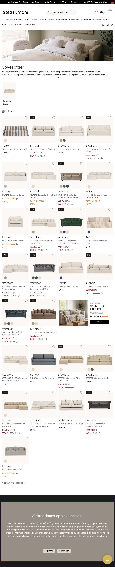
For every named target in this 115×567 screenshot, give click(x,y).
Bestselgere (87, 19)
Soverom (20, 19)
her (57, 539)
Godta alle (64, 551)
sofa (35, 72)
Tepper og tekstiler (62, 19)
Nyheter (94, 19)
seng (42, 72)
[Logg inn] (96, 12)
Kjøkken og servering (48, 19)
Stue (15, 19)
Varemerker (105, 19)
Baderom (35, 19)
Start (4, 25)
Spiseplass (28, 19)
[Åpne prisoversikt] (41, 152)
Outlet (99, 19)
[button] (107, 559)
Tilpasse (49, 551)
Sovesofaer (29, 25)
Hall (40, 19)
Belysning (72, 19)
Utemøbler (9, 19)
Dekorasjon (79, 19)
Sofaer (18, 25)
